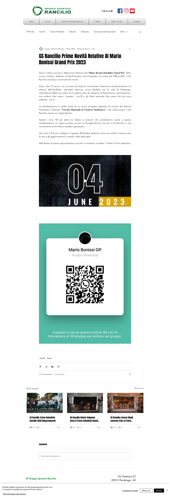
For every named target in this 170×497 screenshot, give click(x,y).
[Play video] (85, 181)
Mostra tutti (138, 388)
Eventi (42, 31)
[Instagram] (126, 10)
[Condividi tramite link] (58, 366)
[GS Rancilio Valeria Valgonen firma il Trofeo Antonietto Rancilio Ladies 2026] (85, 403)
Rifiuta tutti (146, 490)
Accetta (159, 490)
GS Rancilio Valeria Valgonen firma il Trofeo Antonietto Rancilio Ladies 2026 (85, 419)
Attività (72, 31)
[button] (140, 32)
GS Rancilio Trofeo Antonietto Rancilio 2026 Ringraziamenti (43, 419)
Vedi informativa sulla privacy (14, 494)
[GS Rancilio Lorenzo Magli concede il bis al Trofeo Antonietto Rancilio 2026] (125, 403)
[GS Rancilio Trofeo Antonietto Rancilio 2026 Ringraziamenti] (45, 403)
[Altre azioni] (129, 48)
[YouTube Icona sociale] (132, 10)
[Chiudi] (167, 490)
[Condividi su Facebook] (40, 366)
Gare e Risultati (57, 31)
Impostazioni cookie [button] (130, 490)
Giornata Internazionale (104, 31)
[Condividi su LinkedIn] (52, 366)
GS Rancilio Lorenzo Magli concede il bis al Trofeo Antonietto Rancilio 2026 (121, 419)
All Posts (30, 31)
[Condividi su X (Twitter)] (46, 366)
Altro (122, 31)
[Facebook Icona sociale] (120, 10)
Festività (85, 31)
